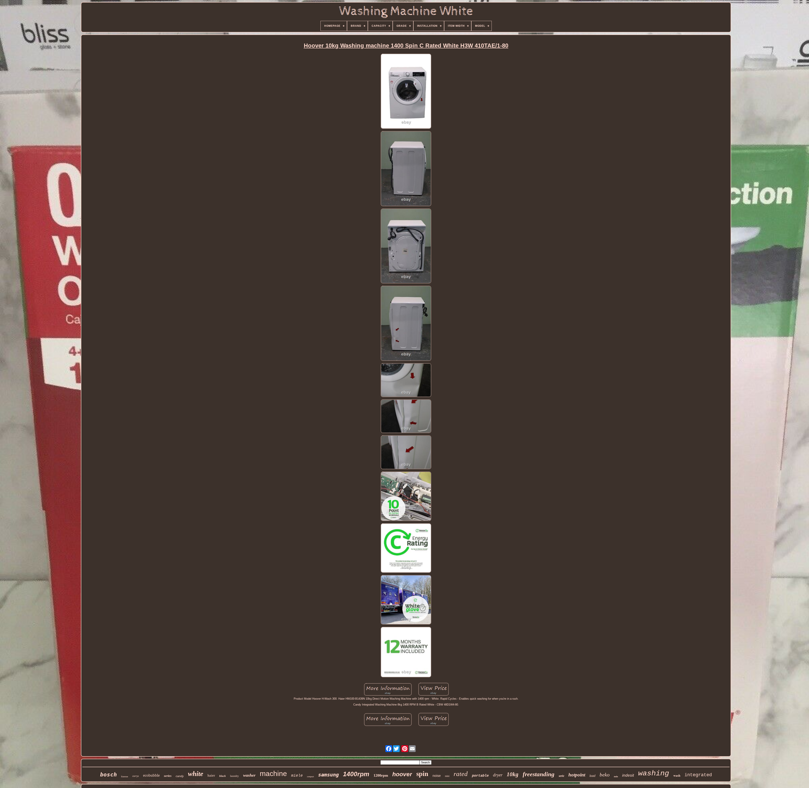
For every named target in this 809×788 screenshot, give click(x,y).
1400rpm (356, 774)
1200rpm (381, 775)
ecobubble (151, 775)
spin (422, 773)
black (222, 775)
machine (273, 773)
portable (480, 776)
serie (561, 775)
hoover (402, 774)
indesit (628, 775)
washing (653, 773)
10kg (512, 774)
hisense (124, 776)
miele (297, 775)
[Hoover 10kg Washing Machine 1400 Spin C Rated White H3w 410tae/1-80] (406, 91)
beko (605, 774)
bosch (108, 774)
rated (461, 773)
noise (437, 775)
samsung (328, 775)
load (592, 775)
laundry (234, 775)
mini (447, 776)
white (195, 773)
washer (249, 775)
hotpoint (576, 774)
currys (135, 776)
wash (676, 775)
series (167, 775)
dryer (497, 774)
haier (211, 775)
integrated (698, 775)
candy (180, 776)
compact (310, 776)
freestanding (539, 774)
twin (616, 776)
